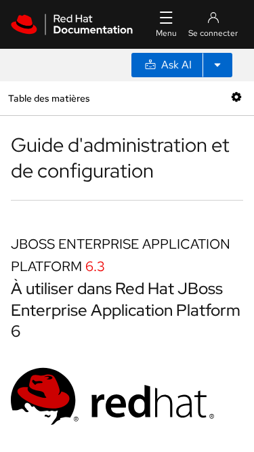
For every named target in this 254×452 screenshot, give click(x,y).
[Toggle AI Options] (217, 65)
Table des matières (48, 97)
